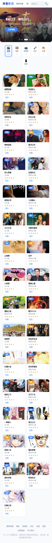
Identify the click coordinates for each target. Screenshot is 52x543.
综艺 (31, 526)
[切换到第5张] (32, 39)
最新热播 (19, 4)
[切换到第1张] (19, 39)
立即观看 (11, 29)
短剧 (44, 526)
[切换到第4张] (30, 39)
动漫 (38, 526)
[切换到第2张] (22, 39)
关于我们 (30, 530)
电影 (28, 4)
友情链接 (21, 530)
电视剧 (24, 526)
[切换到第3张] (26, 39)
